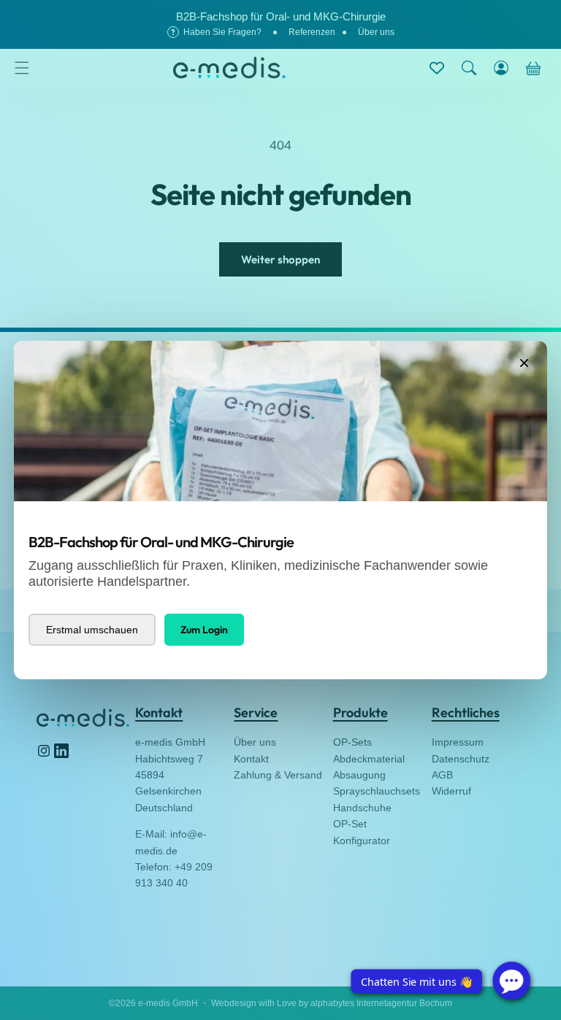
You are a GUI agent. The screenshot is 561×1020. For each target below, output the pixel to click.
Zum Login (204, 629)
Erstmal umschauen (92, 629)
